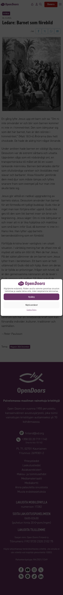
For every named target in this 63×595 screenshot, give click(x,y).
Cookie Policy (31, 310)
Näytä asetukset (31, 304)
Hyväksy (31, 296)
